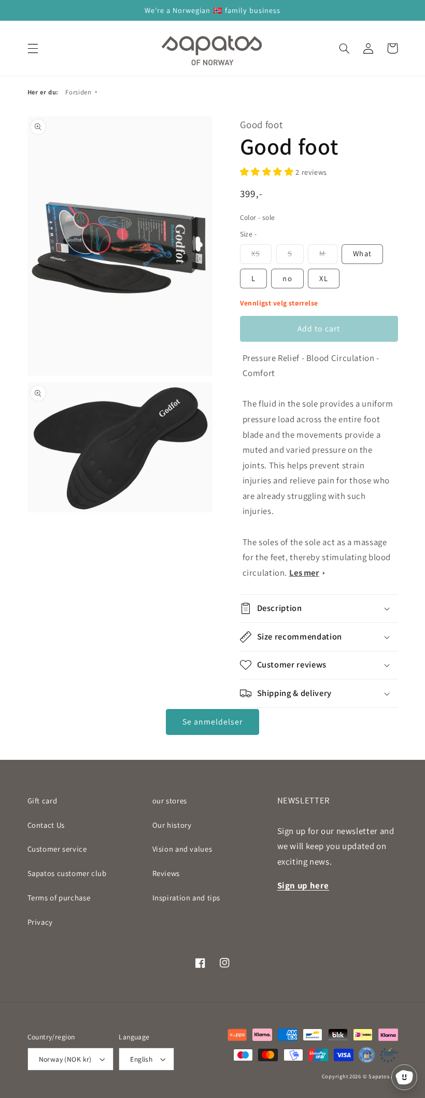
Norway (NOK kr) (65, 1059)
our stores (169, 800)
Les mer (304, 572)
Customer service (57, 849)
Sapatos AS (383, 1076)
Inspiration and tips (186, 897)
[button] (33, 48)
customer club (67, 873)
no (287, 278)
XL (323, 278)
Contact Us (46, 825)
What (362, 253)
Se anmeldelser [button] (212, 721)
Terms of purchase (59, 897)
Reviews (166, 873)
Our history (172, 825)
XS (255, 253)
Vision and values (182, 849)
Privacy (40, 922)
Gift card (42, 800)
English (141, 1059)
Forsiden (78, 92)
